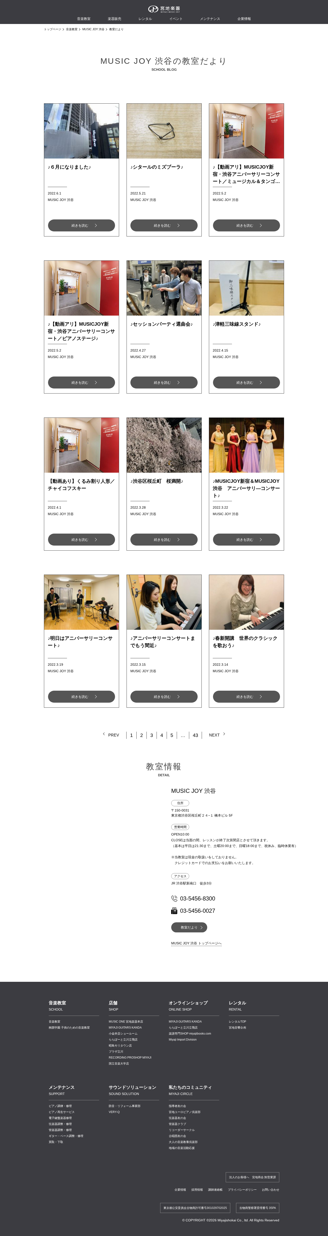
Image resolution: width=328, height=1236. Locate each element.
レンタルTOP (237, 1021)
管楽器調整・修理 (60, 1130)
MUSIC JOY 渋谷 (93, 29)
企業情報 (180, 1189)
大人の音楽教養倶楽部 (183, 1142)
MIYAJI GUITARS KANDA (125, 1027)
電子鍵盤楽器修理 (60, 1118)
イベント (176, 19)
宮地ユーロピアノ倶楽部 (184, 1112)
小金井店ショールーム (123, 1033)
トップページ (52, 29)
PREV (113, 735)
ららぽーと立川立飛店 (123, 1039)
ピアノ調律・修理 (60, 1106)
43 (195, 735)
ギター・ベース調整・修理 (66, 1136)
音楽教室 (72, 29)
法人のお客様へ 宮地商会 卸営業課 (252, 1177)
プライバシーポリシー (242, 1189)
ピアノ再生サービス (62, 1112)
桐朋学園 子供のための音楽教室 (69, 1027)
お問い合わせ (270, 1189)
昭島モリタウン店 (120, 1045)
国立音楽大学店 (119, 1063)
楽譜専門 (190, 1033)
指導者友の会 (177, 1106)
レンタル (145, 19)
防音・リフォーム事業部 (124, 1106)
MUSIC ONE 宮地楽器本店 (126, 1021)
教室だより (189, 927)
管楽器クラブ (177, 1124)
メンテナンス (210, 19)
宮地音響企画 (237, 1027)
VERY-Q (114, 1112)
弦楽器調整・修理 (60, 1124)
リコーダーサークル (182, 1130)
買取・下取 (56, 1142)
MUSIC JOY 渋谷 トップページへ (196, 943)
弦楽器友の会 (177, 1118)
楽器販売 (114, 19)
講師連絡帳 (215, 1189)
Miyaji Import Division (183, 1039)
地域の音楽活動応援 (182, 1148)
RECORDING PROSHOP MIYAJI (130, 1057)
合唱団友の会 (177, 1136)
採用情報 (197, 1189)
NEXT (214, 735)
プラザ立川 (116, 1051)
